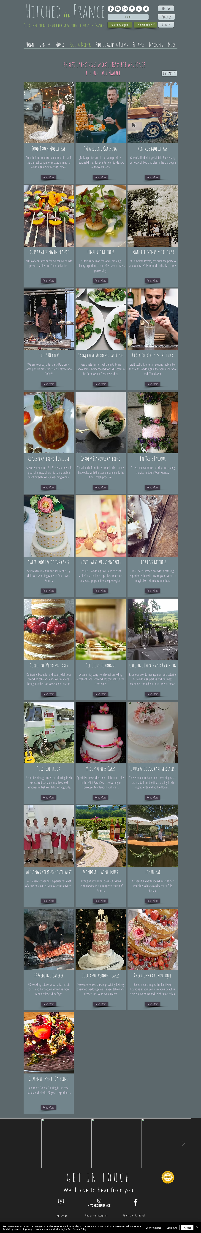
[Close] (197, 1227)
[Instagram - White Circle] (125, 9)
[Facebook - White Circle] (111, 9)
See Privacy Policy (77, 1229)
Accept (187, 1227)
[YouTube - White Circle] (118, 9)
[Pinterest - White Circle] (139, 9)
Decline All (171, 1227)
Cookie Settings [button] (153, 1227)
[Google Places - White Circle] (132, 9)
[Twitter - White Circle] (146, 9)
